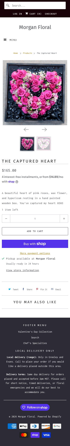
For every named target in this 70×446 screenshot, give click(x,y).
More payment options (35, 253)
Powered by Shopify (49, 416)
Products (28, 53)
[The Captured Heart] (35, 92)
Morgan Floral (26, 416)
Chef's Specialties (35, 343)
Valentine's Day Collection (35, 331)
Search (35, 337)
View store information (22, 270)
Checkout (51, 14)
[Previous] (26, 129)
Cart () (35, 14)
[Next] (44, 129)
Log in (17, 14)
